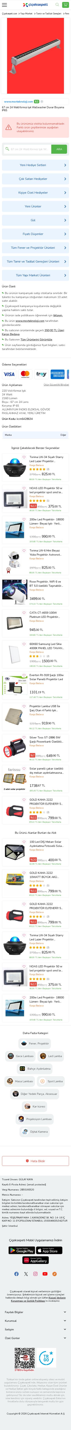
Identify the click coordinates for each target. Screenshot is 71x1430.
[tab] (35, 1312)
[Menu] (4, 4)
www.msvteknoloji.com (18, 102)
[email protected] (36, 1184)
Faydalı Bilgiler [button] (14, 1312)
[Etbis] (25, 1359)
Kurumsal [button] (11, 1321)
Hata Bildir (37, 1161)
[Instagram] (35, 1274)
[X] (26, 1274)
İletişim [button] (9, 1329)
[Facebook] (16, 1274)
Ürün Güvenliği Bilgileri (56, 384)
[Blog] (54, 1274)
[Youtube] (45, 1274)
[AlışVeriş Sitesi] (65, 5)
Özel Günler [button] (12, 1338)
